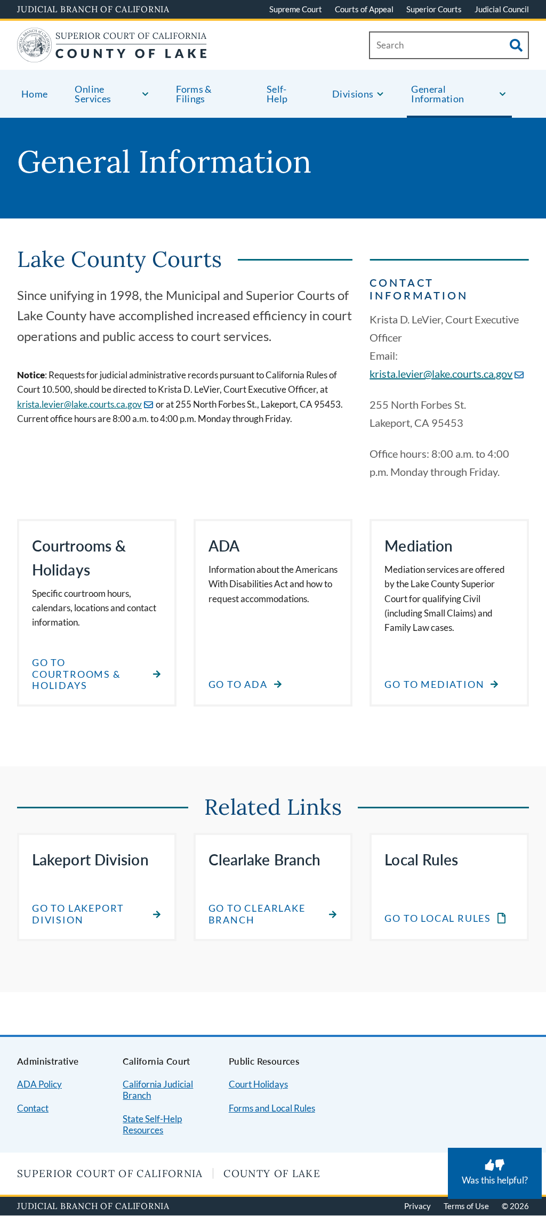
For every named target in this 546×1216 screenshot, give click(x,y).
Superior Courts (434, 9)
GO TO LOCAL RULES (437, 919)
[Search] (516, 45)
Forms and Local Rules (272, 1108)
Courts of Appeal (364, 9)
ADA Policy (39, 1084)
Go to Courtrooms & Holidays (76, 674)
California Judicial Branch (158, 1090)
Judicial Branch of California (93, 9)
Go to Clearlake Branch (257, 914)
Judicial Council (502, 9)
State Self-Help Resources (152, 1124)
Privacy (417, 1206)
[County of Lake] (112, 55)
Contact (33, 1108)
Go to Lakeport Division (78, 914)
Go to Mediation (434, 684)
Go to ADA (238, 684)
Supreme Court (295, 9)
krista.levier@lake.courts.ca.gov (79, 404)
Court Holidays (258, 1084)
